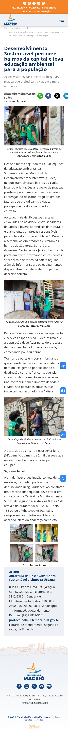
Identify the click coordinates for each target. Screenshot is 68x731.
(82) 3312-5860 (39, 702)
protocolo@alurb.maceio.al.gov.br (34, 620)
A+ (63, 435)
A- (63, 478)
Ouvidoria (34, 8)
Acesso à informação (40, 11)
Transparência (19, 8)
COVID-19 (23, 11)
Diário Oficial (49, 8)
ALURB (14, 572)
